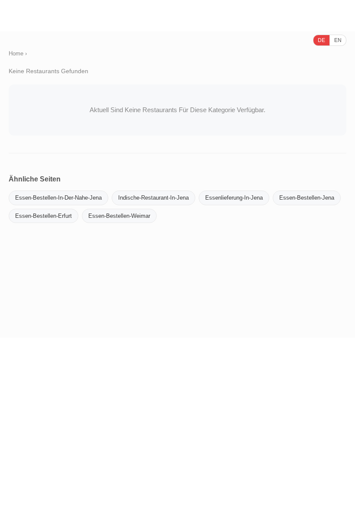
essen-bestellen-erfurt (43, 216)
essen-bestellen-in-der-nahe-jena (58, 197)
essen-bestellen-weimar (119, 216)
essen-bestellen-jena (306, 197)
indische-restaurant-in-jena (153, 197)
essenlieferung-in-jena (234, 197)
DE (321, 40)
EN (338, 40)
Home (16, 53)
